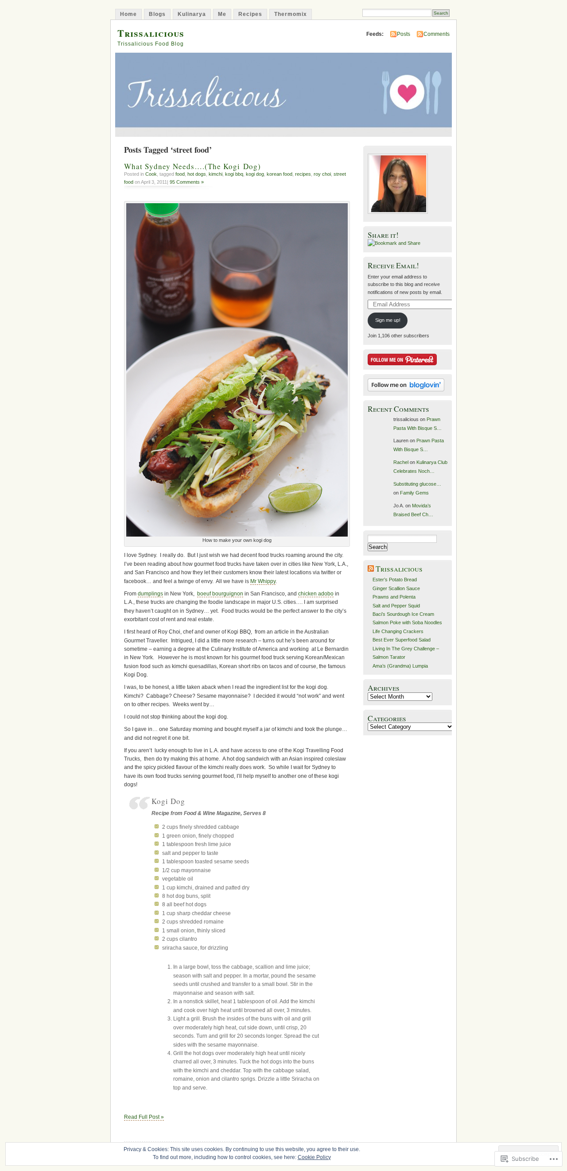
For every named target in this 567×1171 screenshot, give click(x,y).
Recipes (250, 14)
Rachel (400, 462)
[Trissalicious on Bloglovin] (406, 389)
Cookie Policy (314, 1157)
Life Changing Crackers (398, 631)
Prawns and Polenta (394, 596)
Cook (151, 174)
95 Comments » (187, 182)
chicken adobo (316, 594)
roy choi (322, 174)
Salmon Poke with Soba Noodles (407, 622)
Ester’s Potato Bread (395, 579)
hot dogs (196, 174)
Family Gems (414, 492)
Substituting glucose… (417, 484)
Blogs (157, 14)
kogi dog (255, 174)
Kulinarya (192, 14)
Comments (436, 34)
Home (128, 14)
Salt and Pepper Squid (396, 605)
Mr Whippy (263, 581)
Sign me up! (387, 320)
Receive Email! (393, 265)
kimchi (215, 174)
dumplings (150, 594)
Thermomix (290, 14)
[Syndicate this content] (371, 569)
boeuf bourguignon (220, 594)
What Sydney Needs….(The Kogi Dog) (192, 166)
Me (222, 14)
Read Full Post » (144, 1117)
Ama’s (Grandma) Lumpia (400, 666)
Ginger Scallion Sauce (396, 588)
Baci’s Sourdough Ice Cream (403, 614)
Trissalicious (150, 33)
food (180, 174)
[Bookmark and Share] (394, 243)
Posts (403, 34)
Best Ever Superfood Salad (402, 639)
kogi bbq (234, 174)
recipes (303, 174)
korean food (279, 174)
